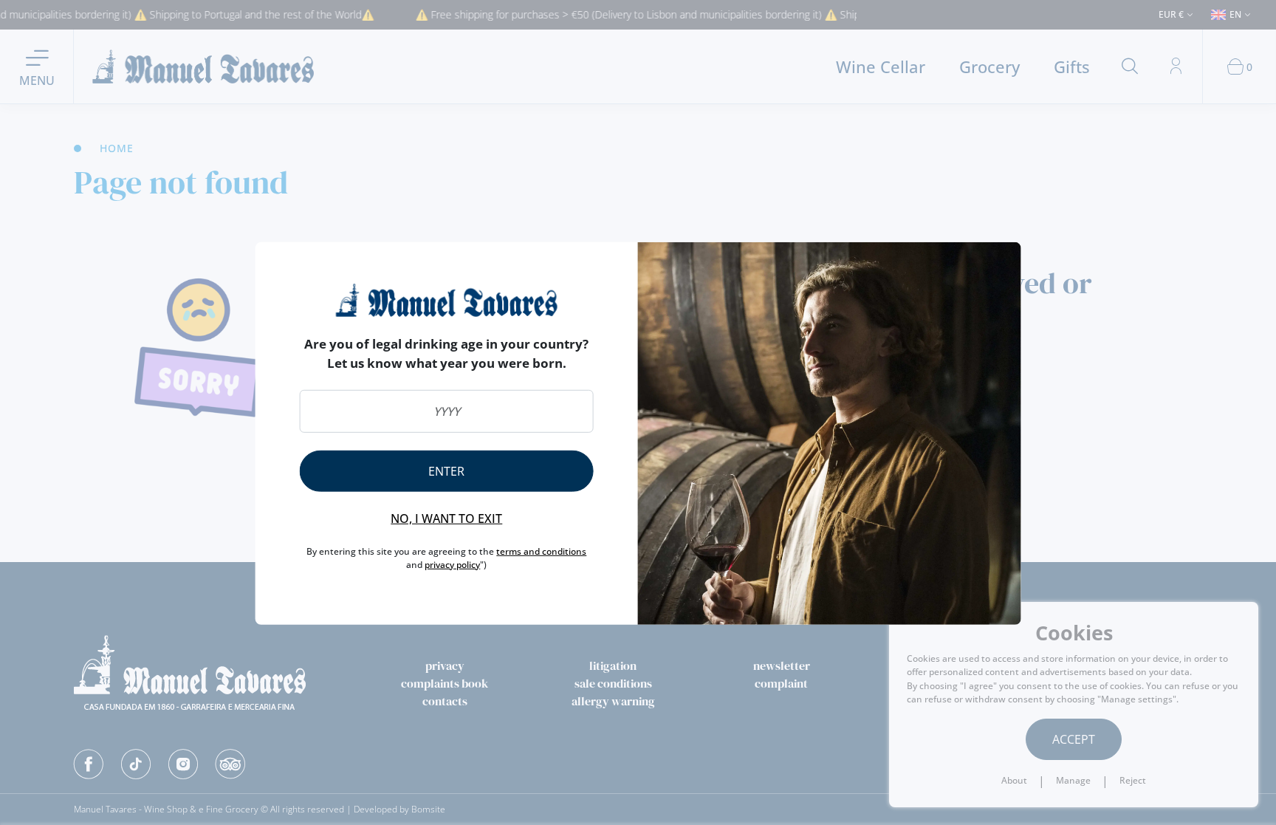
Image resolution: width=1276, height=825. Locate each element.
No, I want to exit (446, 518)
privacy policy (452, 564)
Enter (446, 471)
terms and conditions (541, 551)
